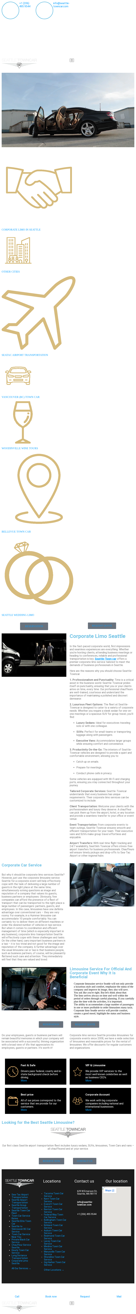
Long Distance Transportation (20, 1256)
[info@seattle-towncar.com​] (72, 1203)
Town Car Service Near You (21, 1235)
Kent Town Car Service (52, 1200)
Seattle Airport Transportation (20, 1201)
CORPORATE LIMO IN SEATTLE (21, 229)
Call (17, 1296)
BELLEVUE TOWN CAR (16, 531)
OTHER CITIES (11, 271)
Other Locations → (54, 1270)
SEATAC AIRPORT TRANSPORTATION (25, 355)
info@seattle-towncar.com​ (85, 1203)
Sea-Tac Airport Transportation (20, 1196)
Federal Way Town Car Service (53, 1216)
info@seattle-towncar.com (61, 5)
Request (85, 1296)
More (24, 1080)
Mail (119, 1296)
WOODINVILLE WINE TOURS (20, 448)
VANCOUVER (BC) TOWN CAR (21, 397)
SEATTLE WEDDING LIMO (18, 615)
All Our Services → (21, 1268)
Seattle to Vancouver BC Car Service (21, 1229)
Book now (51, 1296)
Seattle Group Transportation (20, 1206)
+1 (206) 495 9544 (24, 5)
